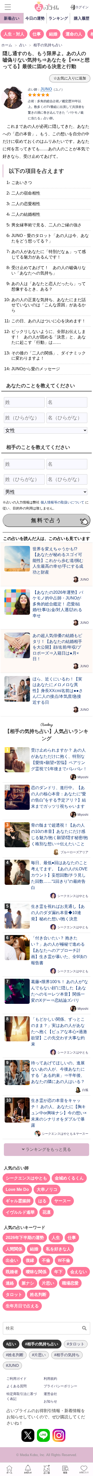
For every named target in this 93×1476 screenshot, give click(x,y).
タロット (14, 1294)
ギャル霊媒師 (18, 1201)
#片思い (39, 1355)
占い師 (46, 1469)
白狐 (85, 1090)
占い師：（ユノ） (46, 89)
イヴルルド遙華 (20, 1212)
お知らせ (50, 1401)
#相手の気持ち (67, 1355)
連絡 (10, 1283)
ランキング (58, 18)
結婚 (53, 34)
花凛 (46, 1212)
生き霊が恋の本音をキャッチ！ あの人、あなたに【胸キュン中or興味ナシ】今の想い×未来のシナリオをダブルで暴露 (59, 1113)
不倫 (46, 1260)
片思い (48, 1283)
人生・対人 (14, 34)
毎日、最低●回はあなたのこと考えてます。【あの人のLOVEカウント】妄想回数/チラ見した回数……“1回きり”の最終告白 (59, 875)
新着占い (11, 18)
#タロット (75, 1344)
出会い (12, 1260)
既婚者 (12, 1272)
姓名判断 (38, 1294)
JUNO (84, 579)
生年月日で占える (22, 1306)
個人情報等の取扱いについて (62, 502)
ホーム (9, 1469)
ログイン (82, 7)
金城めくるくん (69, 1178)
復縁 (30, 1260)
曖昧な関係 (36, 1272)
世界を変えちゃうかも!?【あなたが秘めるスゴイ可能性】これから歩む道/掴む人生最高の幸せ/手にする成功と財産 (58, 560)
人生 (56, 1237)
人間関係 (14, 1249)
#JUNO (12, 1365)
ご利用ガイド (16, 1379)
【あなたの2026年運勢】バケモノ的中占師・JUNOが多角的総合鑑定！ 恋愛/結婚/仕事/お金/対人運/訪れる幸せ (58, 604)
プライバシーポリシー (60, 1386)
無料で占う (46, 520)
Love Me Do (17, 1189)
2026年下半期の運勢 (25, 1237)
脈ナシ (28, 1283)
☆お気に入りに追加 (69, 78)
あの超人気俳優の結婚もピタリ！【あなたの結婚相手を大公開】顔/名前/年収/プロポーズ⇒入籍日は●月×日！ (57, 647)
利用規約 (50, 1379)
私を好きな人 (58, 1249)
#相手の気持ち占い (41, 1344)
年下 (58, 1272)
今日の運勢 (35, 18)
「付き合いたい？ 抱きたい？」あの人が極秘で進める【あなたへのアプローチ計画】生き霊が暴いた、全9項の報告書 (59, 950)
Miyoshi (83, 777)
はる (42, 1201)
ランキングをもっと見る (48, 1149)
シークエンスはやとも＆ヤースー (65, 1134)
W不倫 (64, 1260)
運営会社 (50, 1394)
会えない (78, 1272)
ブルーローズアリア (74, 852)
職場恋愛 (70, 1283)
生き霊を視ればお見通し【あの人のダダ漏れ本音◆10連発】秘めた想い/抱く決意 (58, 912)
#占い (11, 1344)
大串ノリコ (47, 1189)
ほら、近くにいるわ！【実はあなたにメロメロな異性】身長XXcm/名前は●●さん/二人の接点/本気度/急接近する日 (58, 690)
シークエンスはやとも (72, 896)
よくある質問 (16, 1386)
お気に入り (84, 1469)
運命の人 (74, 34)
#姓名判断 (15, 1355)
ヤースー (62, 1201)
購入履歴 (81, 18)
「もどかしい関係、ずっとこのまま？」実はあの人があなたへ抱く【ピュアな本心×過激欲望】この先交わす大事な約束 (59, 1031)
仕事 (37, 34)
